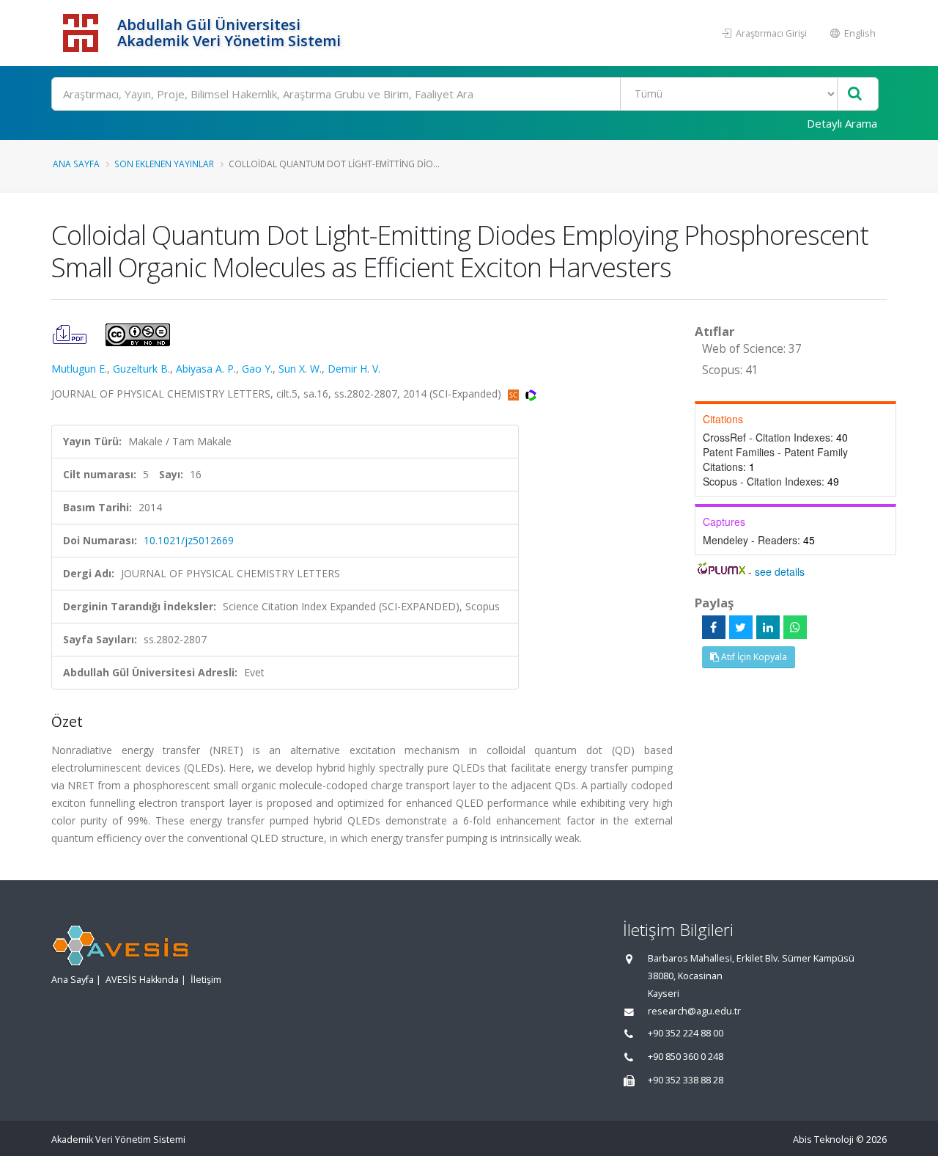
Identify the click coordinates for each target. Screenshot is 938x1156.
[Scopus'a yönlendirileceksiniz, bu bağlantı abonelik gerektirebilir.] (515, 393)
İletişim (206, 979)
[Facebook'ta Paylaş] (713, 627)
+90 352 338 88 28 (685, 1080)
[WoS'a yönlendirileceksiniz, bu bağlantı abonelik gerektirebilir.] (530, 393)
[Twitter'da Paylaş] (741, 627)
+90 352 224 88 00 (685, 1033)
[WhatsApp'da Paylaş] (795, 627)
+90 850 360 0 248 (685, 1056)
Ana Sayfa (76, 163)
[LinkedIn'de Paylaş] (768, 627)
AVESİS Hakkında (142, 979)
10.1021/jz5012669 (189, 540)
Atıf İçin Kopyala (753, 657)
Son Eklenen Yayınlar (164, 163)
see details (780, 571)
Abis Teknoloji (823, 1139)
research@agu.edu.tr (694, 1011)
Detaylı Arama (842, 123)
